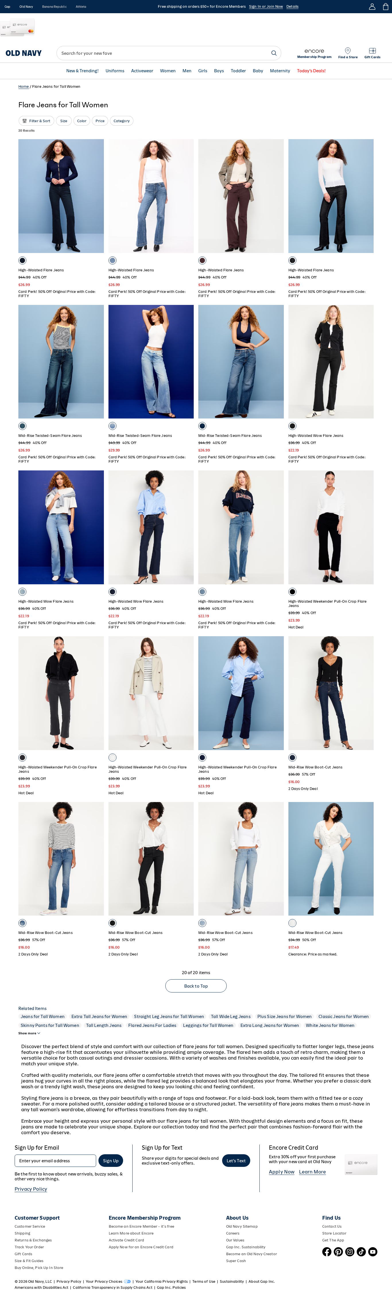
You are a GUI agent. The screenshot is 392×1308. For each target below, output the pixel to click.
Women (168, 71)
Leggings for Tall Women (208, 1025)
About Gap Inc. (262, 1281)
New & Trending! (82, 71)
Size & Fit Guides (29, 1261)
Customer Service (30, 1226)
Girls (202, 71)
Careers (233, 1233)
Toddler (238, 71)
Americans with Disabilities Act (41, 1287)
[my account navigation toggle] (372, 6)
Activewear (142, 71)
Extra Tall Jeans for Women (99, 1016)
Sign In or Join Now (266, 6)
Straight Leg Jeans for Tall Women (169, 1016)
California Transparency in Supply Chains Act (112, 1287)
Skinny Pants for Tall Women (50, 1025)
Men (187, 71)
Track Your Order (29, 1247)
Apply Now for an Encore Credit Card (141, 1247)
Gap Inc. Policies (171, 1287)
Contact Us (331, 1226)
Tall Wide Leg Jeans (231, 1016)
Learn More (312, 1172)
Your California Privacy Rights (161, 1281)
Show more (27, 1033)
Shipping (22, 1233)
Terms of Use (203, 1281)
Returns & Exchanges (33, 1240)
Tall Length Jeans (103, 1025)
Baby (258, 71)
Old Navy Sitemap (242, 1226)
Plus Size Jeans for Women (284, 1016)
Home (23, 86)
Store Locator (334, 1233)
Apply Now (281, 1172)
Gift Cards (23, 1254)
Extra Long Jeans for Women (269, 1025)
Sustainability (232, 1281)
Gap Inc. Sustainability (246, 1247)
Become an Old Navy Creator (251, 1254)
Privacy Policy (31, 1189)
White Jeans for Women (330, 1025)
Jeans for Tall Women (43, 1016)
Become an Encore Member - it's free (141, 1226)
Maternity (280, 71)
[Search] (274, 53)
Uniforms (115, 71)
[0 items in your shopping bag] (385, 6)
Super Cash (236, 1261)
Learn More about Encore (131, 1233)
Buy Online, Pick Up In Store (39, 1268)
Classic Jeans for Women (344, 1016)
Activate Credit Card (126, 1240)
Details (292, 6)
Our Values (235, 1240)
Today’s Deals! (311, 71)
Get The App (333, 1240)
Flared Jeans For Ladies (152, 1025)
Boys (219, 71)
